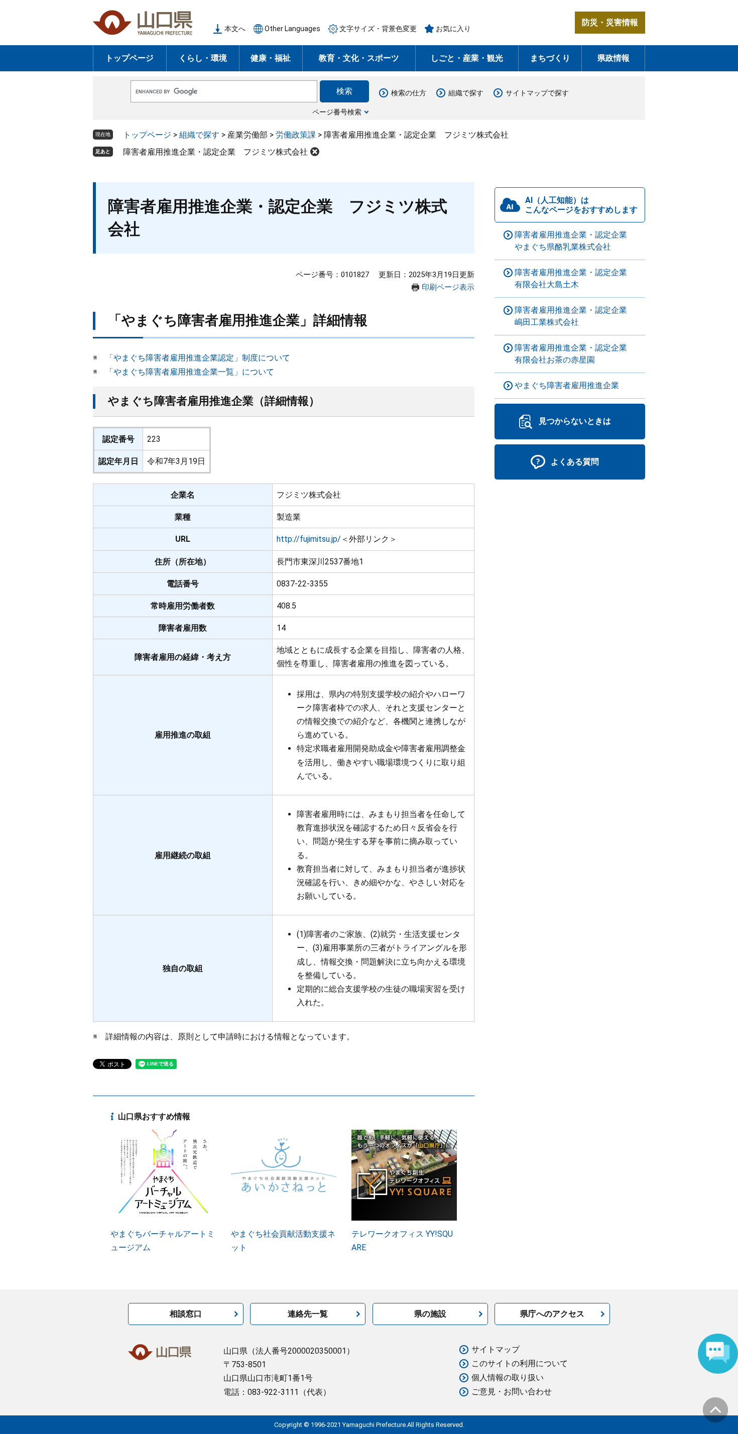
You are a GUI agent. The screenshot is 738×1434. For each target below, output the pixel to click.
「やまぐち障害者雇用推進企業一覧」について (189, 372)
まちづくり (550, 58)
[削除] (314, 151)
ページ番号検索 (336, 111)
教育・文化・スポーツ (359, 58)
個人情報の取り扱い (507, 1377)
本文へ (234, 29)
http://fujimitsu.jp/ (309, 539)
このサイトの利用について (519, 1363)
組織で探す (465, 93)
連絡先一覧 (308, 1314)
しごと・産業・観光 (467, 58)
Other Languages (292, 29)
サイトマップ (495, 1349)
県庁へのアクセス (552, 1314)
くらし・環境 (203, 58)
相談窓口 (186, 1314)
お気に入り (453, 29)
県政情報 (613, 58)
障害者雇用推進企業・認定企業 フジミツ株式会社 (215, 152)
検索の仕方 (408, 93)
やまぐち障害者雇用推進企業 (567, 385)
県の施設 (430, 1314)
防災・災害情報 (610, 22)
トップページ (129, 58)
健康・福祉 (271, 58)
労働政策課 (296, 135)
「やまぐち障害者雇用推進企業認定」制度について (197, 358)
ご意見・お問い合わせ (511, 1391)
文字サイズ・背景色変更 (378, 29)
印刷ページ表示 (448, 287)
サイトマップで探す (537, 93)
